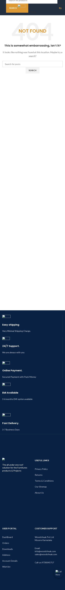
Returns (38, 475)
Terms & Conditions (44, 480)
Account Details (10, 560)
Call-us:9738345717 (44, 562)
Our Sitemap (41, 486)
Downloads (7, 549)
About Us (39, 492)
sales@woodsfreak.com (46, 554)
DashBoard (7, 537)
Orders (5, 543)
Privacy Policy (41, 469)
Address (6, 555)
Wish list (6, 566)
